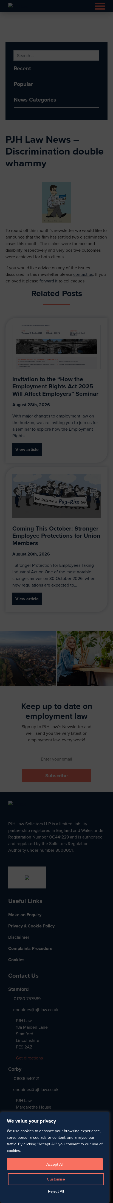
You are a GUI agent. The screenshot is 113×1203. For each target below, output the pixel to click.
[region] (56, 601)
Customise (56, 1179)
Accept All (54, 1164)
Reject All (56, 1191)
